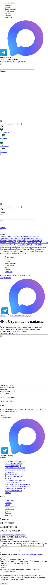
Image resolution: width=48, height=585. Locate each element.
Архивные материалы (18, 253)
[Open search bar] (1, 122)
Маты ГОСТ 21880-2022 (32, 245)
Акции (7, 13)
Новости (8, 5)
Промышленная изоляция (10, 239)
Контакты (8, 17)
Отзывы (8, 15)
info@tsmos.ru (20, 62)
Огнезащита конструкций (10, 236)
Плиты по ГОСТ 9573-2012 (37, 243)
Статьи (7, 7)
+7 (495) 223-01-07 (7, 62)
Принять (4, 584)
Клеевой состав (16, 249)
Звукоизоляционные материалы (29, 241)
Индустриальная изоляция (31, 239)
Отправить (4, 557)
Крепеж (26, 249)
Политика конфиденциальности (13, 535)
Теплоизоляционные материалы (13, 243)
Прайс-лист (9, 11)
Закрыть (3, 565)
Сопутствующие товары (24, 251)
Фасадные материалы (13, 476)
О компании (9, 3)
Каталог (3, 228)
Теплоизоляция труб (8, 241)
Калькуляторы (10, 9)
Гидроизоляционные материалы (33, 247)
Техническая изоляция (30, 236)
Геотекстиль (5, 249)
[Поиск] (2, 126)
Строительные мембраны (10, 247)
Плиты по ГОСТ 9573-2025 (11, 245)
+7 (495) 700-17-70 (22, 276)
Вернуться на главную (9, 333)
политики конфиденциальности (30, 555)
